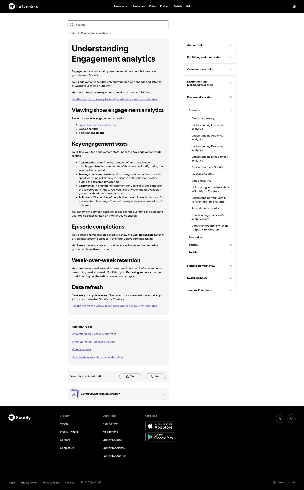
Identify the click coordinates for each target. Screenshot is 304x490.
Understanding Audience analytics (94, 341)
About (64, 423)
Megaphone (110, 432)
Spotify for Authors (114, 456)
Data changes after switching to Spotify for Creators (210, 227)
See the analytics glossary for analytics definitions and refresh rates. (115, 99)
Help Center (110, 423)
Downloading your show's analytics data (97, 357)
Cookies (69, 482)
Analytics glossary (202, 118)
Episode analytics (202, 174)
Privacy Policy (51, 482)
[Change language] (294, 6)
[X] (280, 418)
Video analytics (81, 349)
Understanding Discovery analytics (94, 334)
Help (188, 6)
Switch (178, 6)
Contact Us (67, 448)
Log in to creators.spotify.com (97, 125)
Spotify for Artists (114, 448)
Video (152, 6)
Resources (139, 6)
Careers (65, 440)
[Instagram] (291, 418)
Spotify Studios (112, 440)
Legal (11, 482)
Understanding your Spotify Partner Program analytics (208, 200)
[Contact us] (163, 394)
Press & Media (69, 432)
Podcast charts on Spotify (207, 167)
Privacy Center (29, 482)
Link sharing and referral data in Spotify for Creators (210, 189)
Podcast (165, 6)
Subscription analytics (205, 208)
